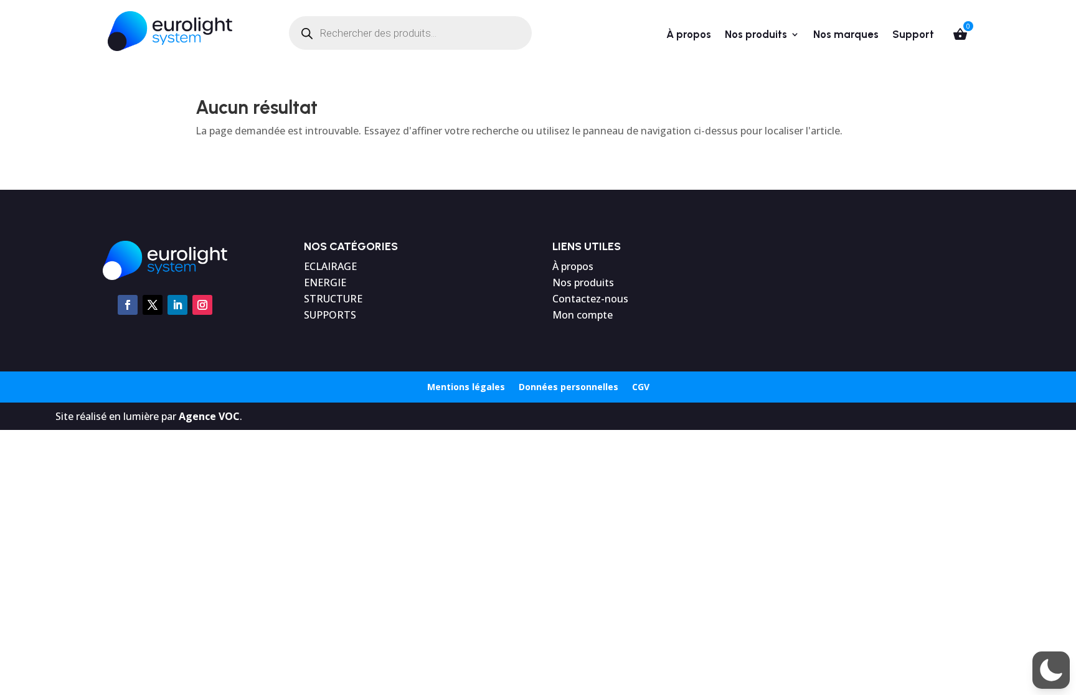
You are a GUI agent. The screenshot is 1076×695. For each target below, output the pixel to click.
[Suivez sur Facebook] (128, 305)
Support (913, 35)
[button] (1051, 670)
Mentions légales (466, 388)
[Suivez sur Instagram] (202, 305)
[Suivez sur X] (153, 305)
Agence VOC (209, 416)
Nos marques (846, 35)
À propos (688, 35)
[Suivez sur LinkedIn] (177, 305)
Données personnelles (568, 388)
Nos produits (756, 35)
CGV (640, 388)
